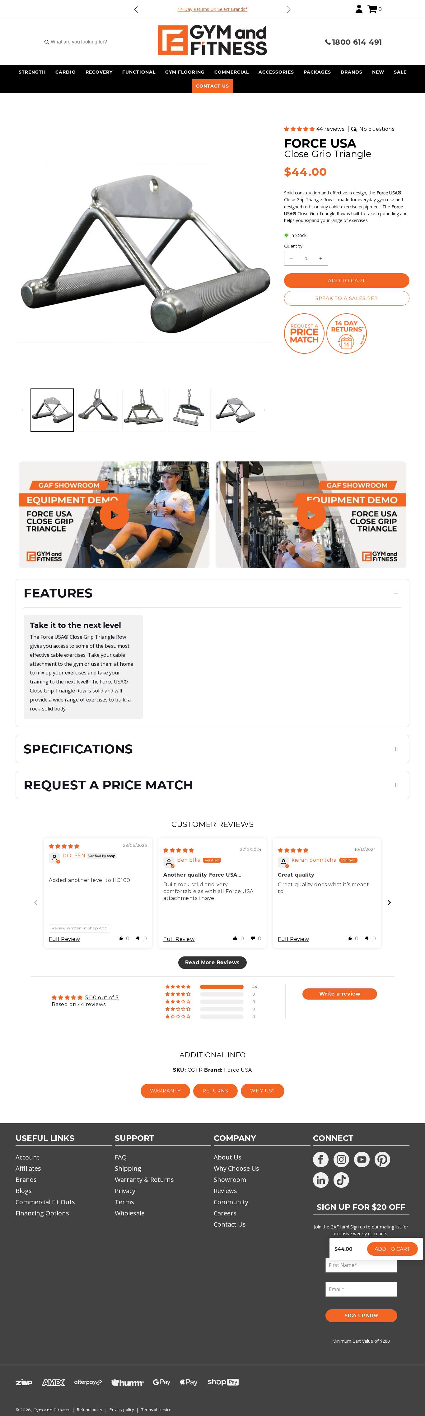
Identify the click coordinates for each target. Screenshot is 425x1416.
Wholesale (130, 1213)
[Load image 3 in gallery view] (143, 410)
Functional (139, 72)
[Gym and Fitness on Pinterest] (382, 1159)
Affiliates (28, 1168)
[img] (64, 846)
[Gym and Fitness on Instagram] (341, 1159)
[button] (372, 9)
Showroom (230, 1179)
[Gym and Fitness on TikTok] (341, 1180)
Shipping (128, 1168)
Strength (32, 72)
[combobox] (78, 42)
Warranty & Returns (144, 1179)
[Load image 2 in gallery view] (98, 410)
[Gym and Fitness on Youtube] (362, 1159)
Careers (225, 1213)
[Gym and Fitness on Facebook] (321, 1159)
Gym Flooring (185, 72)
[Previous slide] (36, 903)
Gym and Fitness (51, 1410)
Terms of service (156, 1409)
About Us (227, 1157)
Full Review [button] (64, 939)
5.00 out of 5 (102, 998)
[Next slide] (389, 903)
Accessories (276, 72)
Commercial (231, 72)
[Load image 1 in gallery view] (52, 410)
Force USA (320, 143)
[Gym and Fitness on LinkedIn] (321, 1180)
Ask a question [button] (340, 1008)
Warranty (165, 1091)
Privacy (125, 1191)
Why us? (262, 1091)
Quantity (293, 245)
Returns (215, 1091)
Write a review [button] (339, 994)
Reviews (225, 1191)
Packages (317, 72)
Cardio (65, 72)
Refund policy (89, 1409)
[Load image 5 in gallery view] (235, 410)
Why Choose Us (236, 1168)
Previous (136, 9)
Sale (400, 72)
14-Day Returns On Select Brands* (213, 9)
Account (28, 1157)
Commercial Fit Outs (45, 1202)
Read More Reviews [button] (212, 962)
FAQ (121, 1157)
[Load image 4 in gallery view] (189, 410)
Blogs (24, 1191)
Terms (124, 1202)
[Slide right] (265, 410)
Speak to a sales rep (346, 298)
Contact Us (212, 86)
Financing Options (42, 1213)
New (378, 72)
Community (231, 1202)
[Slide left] (22, 410)
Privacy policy (122, 1409)
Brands (351, 72)
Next (288, 9)
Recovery (99, 72)
